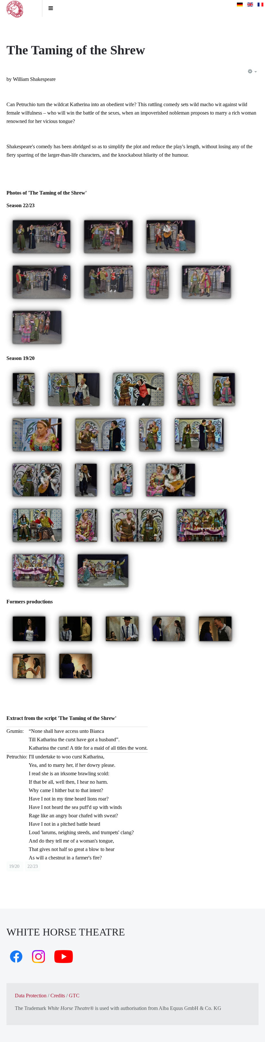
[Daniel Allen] (86, 479)
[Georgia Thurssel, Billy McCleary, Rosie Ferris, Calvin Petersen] (108, 281)
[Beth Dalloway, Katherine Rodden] (168, 628)
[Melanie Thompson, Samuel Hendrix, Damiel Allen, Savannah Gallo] (102, 570)
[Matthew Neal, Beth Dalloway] (29, 665)
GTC (74, 995)
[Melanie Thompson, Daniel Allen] (170, 479)
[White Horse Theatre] (21, 8)
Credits (57, 995)
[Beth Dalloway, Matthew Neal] (215, 628)
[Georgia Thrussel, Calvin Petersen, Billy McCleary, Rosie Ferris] (41, 236)
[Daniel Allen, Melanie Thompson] (138, 389)
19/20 (15, 866)
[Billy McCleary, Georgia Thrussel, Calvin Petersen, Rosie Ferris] (41, 281)
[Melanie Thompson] (188, 389)
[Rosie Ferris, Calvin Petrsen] (157, 281)
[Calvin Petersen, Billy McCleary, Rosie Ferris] (170, 236)
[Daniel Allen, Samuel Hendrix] (100, 434)
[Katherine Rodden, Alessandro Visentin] (122, 628)
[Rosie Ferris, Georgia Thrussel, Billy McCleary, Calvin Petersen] (37, 327)
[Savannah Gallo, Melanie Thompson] (224, 389)
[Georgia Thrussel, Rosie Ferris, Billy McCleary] (108, 236)
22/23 (32, 866)
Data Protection (31, 995)
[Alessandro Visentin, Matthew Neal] (75, 628)
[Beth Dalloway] (29, 628)
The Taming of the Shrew (75, 50)
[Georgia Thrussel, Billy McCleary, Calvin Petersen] (206, 281)
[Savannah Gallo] (23, 389)
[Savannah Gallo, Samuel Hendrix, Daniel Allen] (199, 434)
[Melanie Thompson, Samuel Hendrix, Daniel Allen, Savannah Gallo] (202, 525)
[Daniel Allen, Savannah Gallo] (137, 525)
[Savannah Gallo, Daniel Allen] (74, 389)
